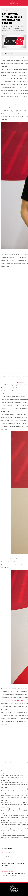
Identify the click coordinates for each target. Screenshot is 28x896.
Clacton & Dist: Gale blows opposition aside (13, 873)
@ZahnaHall (20, 382)
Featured (5, 11)
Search (25, 2)
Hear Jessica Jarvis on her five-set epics (12, 700)
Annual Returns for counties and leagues (13, 855)
